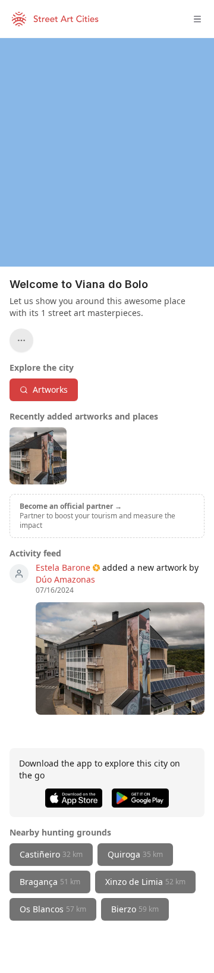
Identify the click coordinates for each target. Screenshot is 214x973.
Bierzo (135, 909)
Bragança (50, 881)
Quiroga (135, 854)
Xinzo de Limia (145, 881)
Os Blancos (53, 909)
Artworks (50, 389)
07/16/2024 (55, 590)
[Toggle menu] (197, 19)
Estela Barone (63, 567)
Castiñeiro (51, 854)
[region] (107, 152)
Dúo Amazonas (65, 579)
